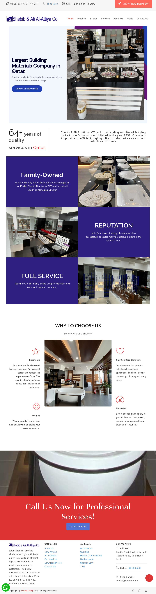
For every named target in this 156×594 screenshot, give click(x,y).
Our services (50, 559)
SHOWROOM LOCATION (135, 3)
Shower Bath (86, 562)
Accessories (86, 548)
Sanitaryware (87, 559)
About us (48, 548)
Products (81, 18)
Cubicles (84, 551)
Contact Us (142, 18)
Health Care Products (91, 555)
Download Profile (53, 562)
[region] (78, 74)
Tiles (82, 566)
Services (105, 18)
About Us (118, 18)
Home (71, 18)
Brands (93, 18)
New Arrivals (50, 551)
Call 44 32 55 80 (78, 526)
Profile (130, 18)
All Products (50, 555)
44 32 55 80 (52, 3)
